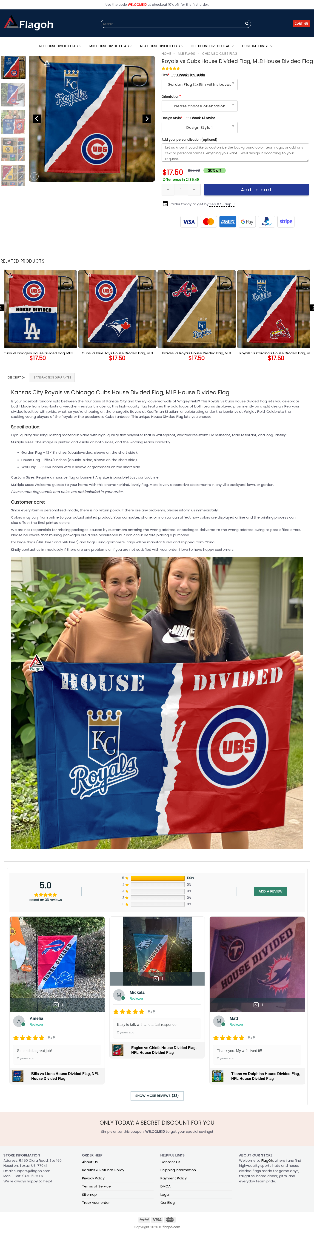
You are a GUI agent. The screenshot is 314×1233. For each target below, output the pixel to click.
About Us (90, 1161)
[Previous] (37, 118)
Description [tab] (17, 377)
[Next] (146, 118)
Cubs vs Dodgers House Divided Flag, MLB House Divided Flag (38, 353)
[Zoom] (34, 176)
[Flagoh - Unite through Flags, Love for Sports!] (28, 23)
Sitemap (89, 1194)
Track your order (96, 1202)
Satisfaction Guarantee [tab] (52, 377)
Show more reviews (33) (157, 1095)
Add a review (271, 891)
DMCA (165, 1186)
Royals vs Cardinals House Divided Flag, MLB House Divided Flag (276, 353)
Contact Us (170, 1161)
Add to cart (256, 189)
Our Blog (167, 1202)
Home (166, 53)
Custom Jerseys (255, 46)
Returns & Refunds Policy (103, 1169)
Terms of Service (96, 1186)
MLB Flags (186, 53)
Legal (164, 1194)
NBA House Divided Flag (160, 46)
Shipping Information (178, 1169)
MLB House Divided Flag (109, 46)
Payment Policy (173, 1178)
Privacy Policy (93, 1178)
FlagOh (267, 1160)
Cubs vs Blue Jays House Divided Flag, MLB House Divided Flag (117, 353)
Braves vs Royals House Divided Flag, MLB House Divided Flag (196, 353)
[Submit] (247, 24)
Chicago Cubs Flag (219, 53)
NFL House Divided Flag (58, 46)
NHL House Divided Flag (211, 46)
